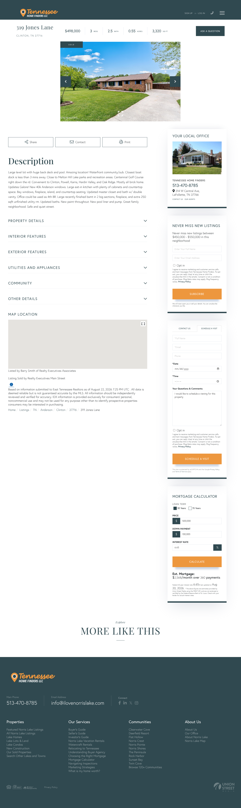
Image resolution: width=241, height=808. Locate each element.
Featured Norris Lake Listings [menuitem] (25, 729)
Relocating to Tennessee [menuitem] (83, 748)
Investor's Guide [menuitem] (78, 737)
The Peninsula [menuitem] (137, 752)
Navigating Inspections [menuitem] (82, 763)
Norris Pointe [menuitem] (137, 744)
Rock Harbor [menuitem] (136, 756)
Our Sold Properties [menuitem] (19, 752)
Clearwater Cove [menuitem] (139, 729)
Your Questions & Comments (187, 388)
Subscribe (197, 294)
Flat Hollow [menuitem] (136, 737)
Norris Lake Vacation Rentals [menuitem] (86, 741)
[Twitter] (130, 703)
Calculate (197, 561)
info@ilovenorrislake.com (77, 703)
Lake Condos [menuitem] (15, 744)
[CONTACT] (210, 31)
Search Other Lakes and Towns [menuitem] (26, 756)
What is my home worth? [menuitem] (84, 771)
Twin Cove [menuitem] (135, 763)
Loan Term (179, 504)
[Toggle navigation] (222, 13)
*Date (175, 363)
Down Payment (181, 528)
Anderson (46, 410)
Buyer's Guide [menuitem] (76, 729)
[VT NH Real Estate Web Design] (224, 787)
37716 (73, 410)
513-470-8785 (185, 185)
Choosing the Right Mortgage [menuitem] (87, 756)
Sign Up (188, 13)
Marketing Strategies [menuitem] (81, 767)
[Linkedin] (125, 703)
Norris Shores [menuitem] (137, 748)
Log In (201, 13)
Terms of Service (181, 471)
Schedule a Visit (209, 328)
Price (175, 515)
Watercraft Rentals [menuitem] (80, 744)
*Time (175, 376)
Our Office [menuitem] (191, 733)
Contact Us (177, 199)
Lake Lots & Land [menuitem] (17, 741)
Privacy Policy (184, 282)
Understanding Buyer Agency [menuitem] (86, 752)
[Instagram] (136, 703)
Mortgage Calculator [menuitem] (81, 759)
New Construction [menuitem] (18, 748)
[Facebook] (119, 703)
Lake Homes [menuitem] (14, 737)
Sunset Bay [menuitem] (136, 759)
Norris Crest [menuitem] (136, 741)
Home (12, 410)
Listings (24, 410)
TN (35, 410)
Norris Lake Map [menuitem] (195, 741)
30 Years (181, 508)
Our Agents (190, 199)
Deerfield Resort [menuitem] (139, 733)
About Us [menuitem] (191, 729)
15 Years (196, 508)
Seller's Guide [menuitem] (76, 733)
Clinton (60, 410)
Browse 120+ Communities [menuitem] (145, 767)
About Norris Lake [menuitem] (196, 737)
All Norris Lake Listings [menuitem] (21, 733)
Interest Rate (180, 542)
